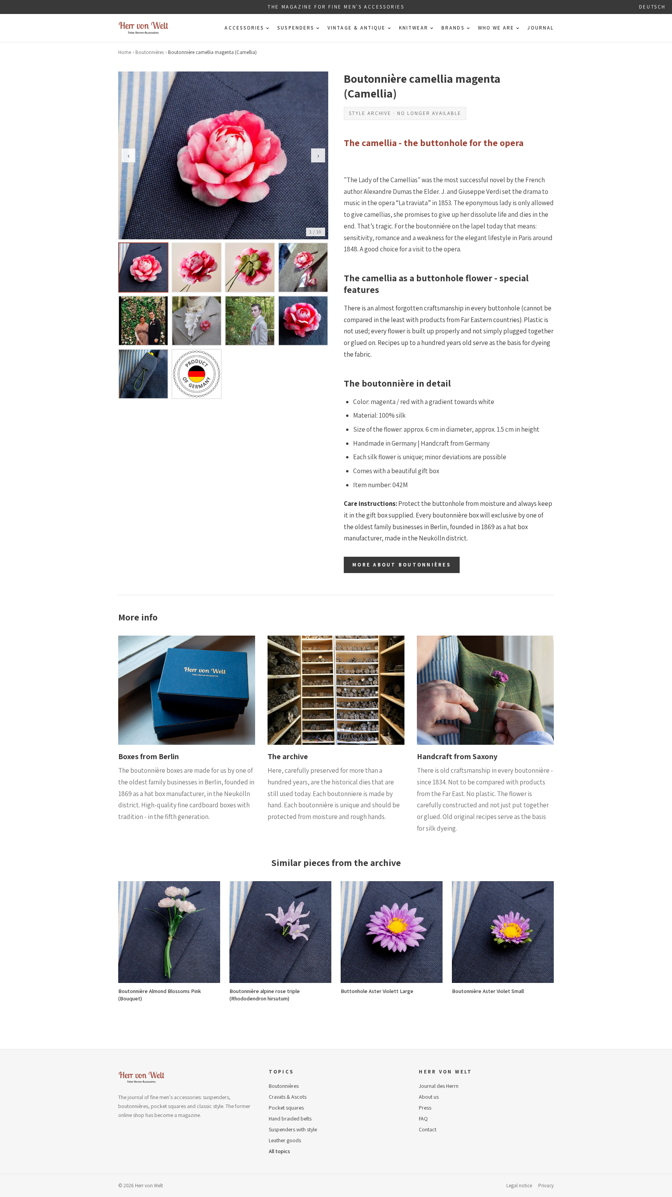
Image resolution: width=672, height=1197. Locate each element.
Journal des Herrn (438, 1085)
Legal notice (519, 1185)
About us (429, 1096)
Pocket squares (286, 1107)
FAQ (423, 1118)
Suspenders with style (293, 1129)
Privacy (546, 1185)
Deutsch (652, 6)
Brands (452, 27)
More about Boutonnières (401, 564)
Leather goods (285, 1140)
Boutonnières (149, 52)
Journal (540, 27)
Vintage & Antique (356, 27)
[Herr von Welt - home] (143, 28)
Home (124, 52)
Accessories (244, 27)
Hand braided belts (290, 1118)
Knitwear (414, 27)
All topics (279, 1151)
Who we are (496, 27)
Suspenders (295, 27)
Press (425, 1107)
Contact (427, 1129)
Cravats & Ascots (287, 1096)
